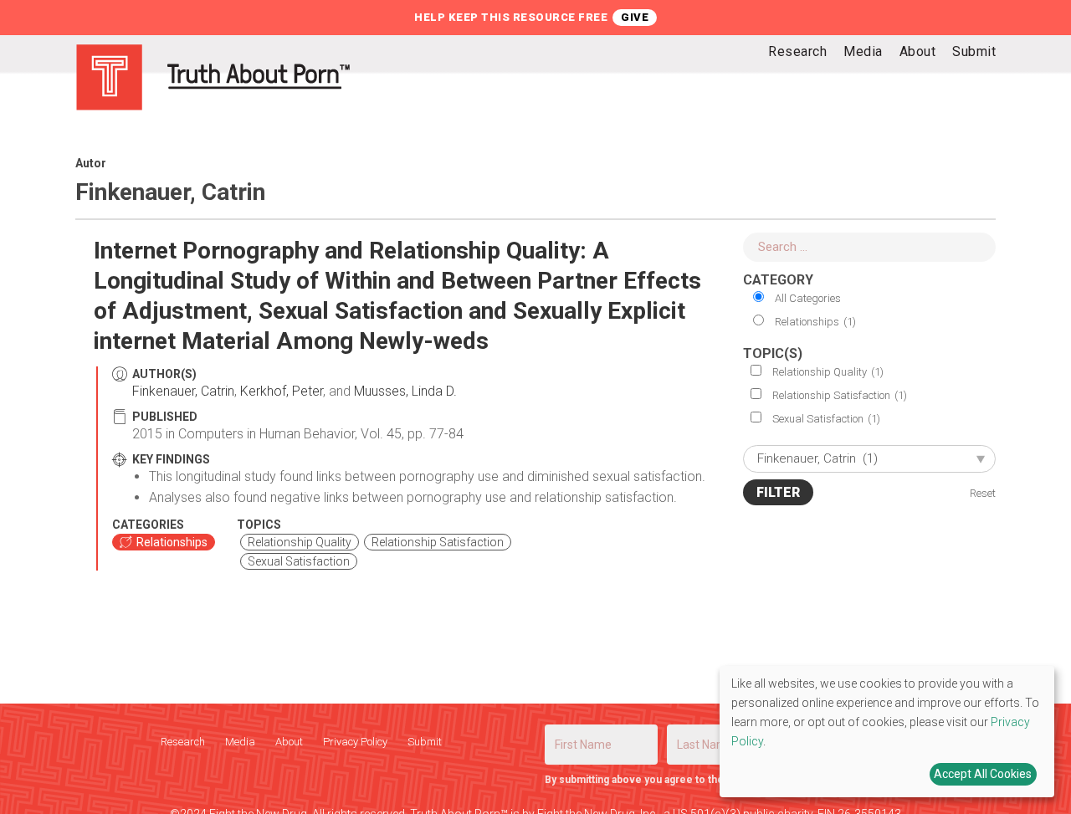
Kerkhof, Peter (281, 391)
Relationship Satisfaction (839, 395)
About (289, 741)
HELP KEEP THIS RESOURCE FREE (510, 17)
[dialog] (887, 731)
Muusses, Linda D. (405, 391)
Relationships (815, 321)
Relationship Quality (828, 371)
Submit (424, 741)
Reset (983, 493)
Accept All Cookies (983, 774)
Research (183, 741)
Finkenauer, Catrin (183, 391)
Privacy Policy (355, 741)
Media (240, 741)
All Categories (808, 298)
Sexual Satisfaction (826, 418)
